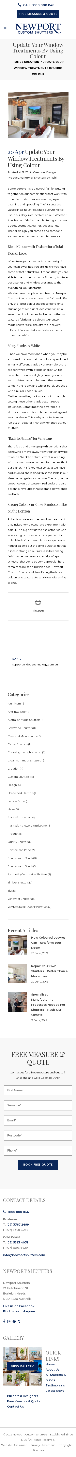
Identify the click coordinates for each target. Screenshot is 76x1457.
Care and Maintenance (23, 736)
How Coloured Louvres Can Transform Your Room (48, 943)
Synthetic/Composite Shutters (27, 874)
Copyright (65, 1445)
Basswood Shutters (20, 728)
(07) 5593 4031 (17, 1242)
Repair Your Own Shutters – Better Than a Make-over (49, 971)
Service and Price (19, 850)
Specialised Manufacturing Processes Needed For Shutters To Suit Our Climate (48, 1005)
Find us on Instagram (19, 1311)
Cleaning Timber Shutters (24, 760)
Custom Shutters (18, 776)
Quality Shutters (18, 841)
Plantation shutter (19, 817)
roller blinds (15, 540)
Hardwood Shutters (20, 793)
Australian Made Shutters (24, 719)
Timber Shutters (18, 882)
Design (51, 172)
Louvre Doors (16, 801)
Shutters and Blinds (20, 858)
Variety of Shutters (33, 177)
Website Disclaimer (14, 1445)
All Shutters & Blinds (56, 1377)
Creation (31, 61)
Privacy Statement (42, 1445)
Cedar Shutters (18, 744)
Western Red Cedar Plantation (28, 906)
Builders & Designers (22, 1396)
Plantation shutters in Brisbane (27, 825)
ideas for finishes (32, 422)
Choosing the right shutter (25, 752)
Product (13, 177)
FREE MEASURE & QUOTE (38, 13)
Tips (10, 890)
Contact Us (15, 1406)
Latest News (55, 1391)
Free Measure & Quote (23, 1401)
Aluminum (14, 703)
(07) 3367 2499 (17, 1224)
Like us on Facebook (18, 1306)
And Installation (17, 711)
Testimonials (55, 1385)
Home (17, 61)
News (11, 809)
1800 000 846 (18, 1212)
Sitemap (38, 1450)
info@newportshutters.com (24, 1255)
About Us (52, 1369)
